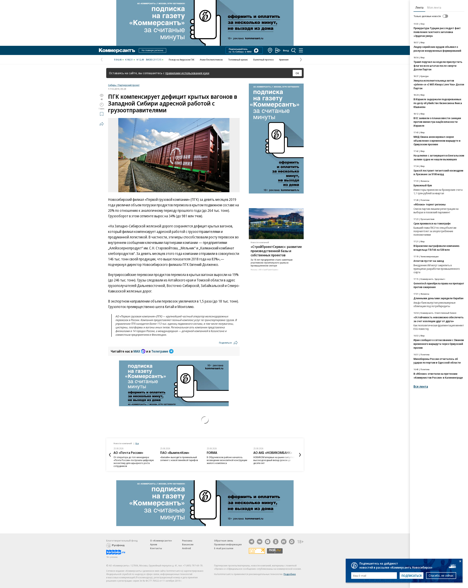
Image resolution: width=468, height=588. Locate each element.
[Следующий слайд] (300, 454)
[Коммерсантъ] (117, 50)
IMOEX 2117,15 (153, 59)
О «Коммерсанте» (161, 540)
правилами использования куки (187, 73)
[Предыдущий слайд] (110, 454)
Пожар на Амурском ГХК (181, 59)
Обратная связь (223, 540)
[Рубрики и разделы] (301, 50)
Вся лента (421, 386)
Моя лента (434, 7)
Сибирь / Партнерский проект (123, 85)
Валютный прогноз (263, 59)
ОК (297, 73)
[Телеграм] (251, 541)
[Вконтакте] (259, 541)
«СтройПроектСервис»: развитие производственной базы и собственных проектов (276, 250)
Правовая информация (228, 544)
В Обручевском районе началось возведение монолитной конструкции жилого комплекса (227, 460)
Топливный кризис (238, 59)
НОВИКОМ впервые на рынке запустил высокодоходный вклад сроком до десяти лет (274, 460)
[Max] (292, 541)
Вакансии (187, 544)
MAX (136, 351)
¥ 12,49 (140, 59)
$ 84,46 (118, 59)
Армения (283, 59)
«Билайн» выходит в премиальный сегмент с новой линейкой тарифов (179, 459)
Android (186, 548)
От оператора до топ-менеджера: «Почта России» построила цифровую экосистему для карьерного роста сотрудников (134, 462)
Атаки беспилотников (211, 59)
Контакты (156, 548)
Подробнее (290, 574)
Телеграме (159, 351)
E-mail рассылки (223, 548)
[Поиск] (293, 50)
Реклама (187, 540)
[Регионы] (270, 50)
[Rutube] (283, 541)
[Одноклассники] (275, 541)
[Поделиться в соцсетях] (101, 124)
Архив (153, 544)
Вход (286, 50)
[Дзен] (267, 541)
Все (137, 443)
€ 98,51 (129, 59)
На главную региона (152, 50)
